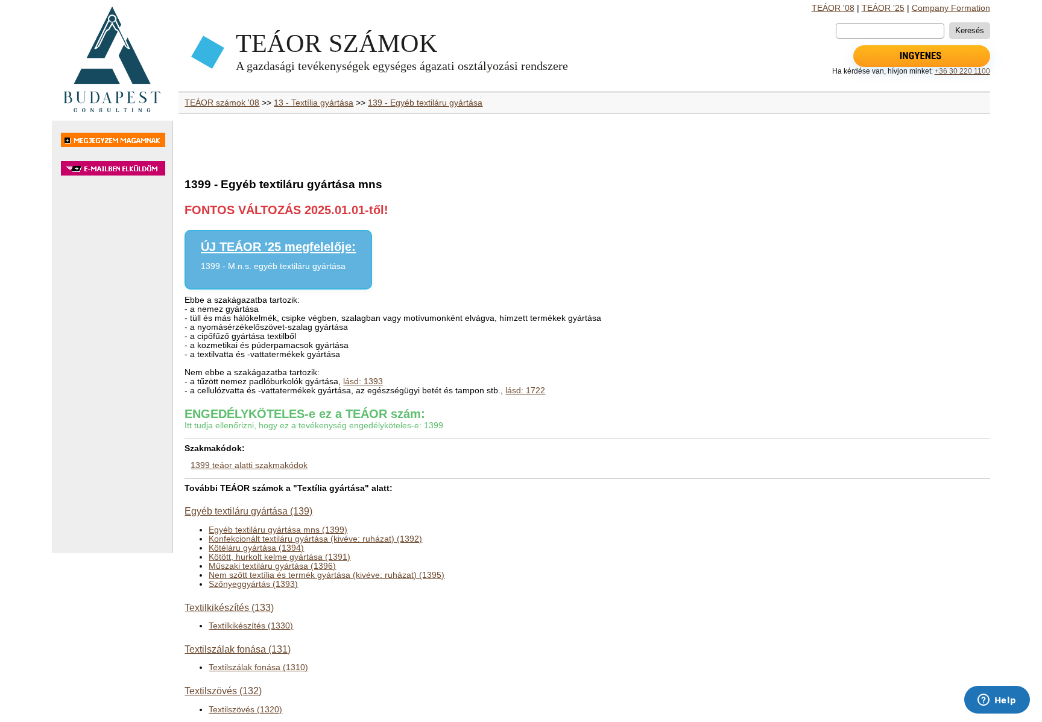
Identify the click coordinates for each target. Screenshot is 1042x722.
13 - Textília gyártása (313, 102)
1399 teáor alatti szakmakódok (249, 465)
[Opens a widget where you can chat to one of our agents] (997, 701)
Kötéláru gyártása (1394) (256, 548)
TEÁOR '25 (883, 8)
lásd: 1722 (525, 390)
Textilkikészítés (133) (229, 607)
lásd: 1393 (363, 381)
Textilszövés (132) (223, 690)
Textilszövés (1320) (245, 709)
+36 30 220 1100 (962, 71)
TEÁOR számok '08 (222, 102)
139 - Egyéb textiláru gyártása (425, 102)
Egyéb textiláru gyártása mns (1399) (278, 529)
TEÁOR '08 (833, 8)
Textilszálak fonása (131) (238, 649)
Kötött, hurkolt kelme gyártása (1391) (279, 557)
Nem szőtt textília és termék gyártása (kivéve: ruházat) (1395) (326, 575)
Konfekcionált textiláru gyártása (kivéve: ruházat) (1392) (315, 538)
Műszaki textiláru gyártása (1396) (272, 566)
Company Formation (951, 8)
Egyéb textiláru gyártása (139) (248, 510)
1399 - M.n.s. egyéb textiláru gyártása (273, 266)
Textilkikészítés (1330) (251, 625)
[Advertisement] (112, 370)
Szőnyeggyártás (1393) (253, 584)
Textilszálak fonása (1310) (258, 667)
